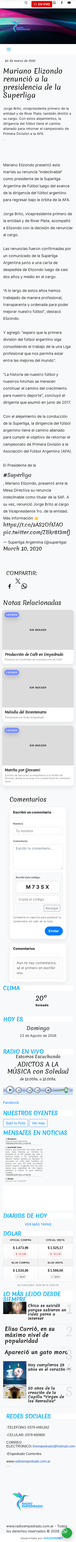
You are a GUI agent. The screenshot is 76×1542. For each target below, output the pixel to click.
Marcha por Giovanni (22, 770)
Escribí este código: (28, 877)
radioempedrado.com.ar (32, 1461)
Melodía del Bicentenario (25, 712)
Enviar (54, 931)
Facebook (11, 1102)
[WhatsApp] (56, 4)
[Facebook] (63, 4)
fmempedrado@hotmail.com (54, 1446)
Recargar (52, 908)
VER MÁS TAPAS (38, 1224)
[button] (27, 4)
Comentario (20, 841)
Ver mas (38, 1123)
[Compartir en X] (18, 582)
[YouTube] (70, 4)
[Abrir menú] (8, 49)
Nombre (18, 823)
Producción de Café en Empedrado (34, 654)
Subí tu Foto (15, 1123)
